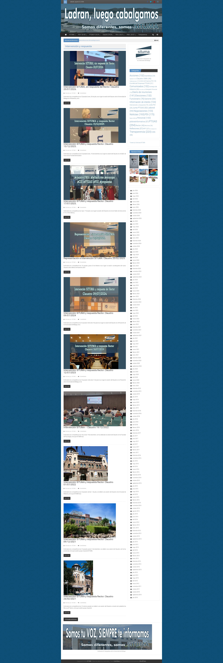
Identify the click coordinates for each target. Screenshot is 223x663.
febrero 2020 (135, 383)
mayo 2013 (135, 547)
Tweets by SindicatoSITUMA (137, 142)
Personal (144, 118)
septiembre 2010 (137, 594)
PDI (149, 114)
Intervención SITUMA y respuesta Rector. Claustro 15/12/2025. (88, 145)
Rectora (149, 125)
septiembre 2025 (137, 218)
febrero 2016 (135, 472)
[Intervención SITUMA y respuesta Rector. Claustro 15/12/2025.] (95, 125)
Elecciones (143, 95)
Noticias (137, 114)
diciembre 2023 (136, 268)
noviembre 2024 (136, 243)
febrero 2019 (135, 405)
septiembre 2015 (137, 483)
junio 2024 (135, 252)
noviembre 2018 (136, 413)
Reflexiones (136, 128)
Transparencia (142, 34)
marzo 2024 (135, 260)
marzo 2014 (135, 522)
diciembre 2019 (136, 388)
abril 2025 (135, 229)
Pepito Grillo (133, 118)
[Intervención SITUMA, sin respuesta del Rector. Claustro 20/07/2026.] (95, 68)
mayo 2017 (135, 441)
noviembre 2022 (136, 302)
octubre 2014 (136, 508)
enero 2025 (135, 238)
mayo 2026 (135, 196)
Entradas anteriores (71, 619)
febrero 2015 (135, 500)
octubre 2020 (136, 363)
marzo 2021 (135, 349)
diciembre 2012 (136, 561)
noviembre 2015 (136, 477)
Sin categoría (152, 128)
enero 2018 (135, 430)
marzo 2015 (135, 497)
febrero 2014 (135, 525)
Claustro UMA (143, 79)
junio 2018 (135, 422)
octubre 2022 (136, 304)
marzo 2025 (135, 232)
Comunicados (139, 86)
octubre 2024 (136, 246)
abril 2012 (135, 580)
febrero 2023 (135, 293)
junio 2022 (135, 310)
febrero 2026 (135, 204)
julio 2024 (135, 249)
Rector (140, 125)
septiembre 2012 (137, 569)
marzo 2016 (135, 469)
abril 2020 (135, 377)
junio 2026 (135, 193)
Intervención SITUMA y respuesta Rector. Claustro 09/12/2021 (88, 540)
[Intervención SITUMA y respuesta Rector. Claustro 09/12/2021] (90, 520)
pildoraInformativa (139, 121)
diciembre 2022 (136, 299)
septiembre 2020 (137, 366)
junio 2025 (135, 224)
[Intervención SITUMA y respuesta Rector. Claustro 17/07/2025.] (95, 182)
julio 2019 (135, 396)
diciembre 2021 (136, 327)
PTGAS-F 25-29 (94, 34)
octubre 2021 (136, 332)
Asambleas (150, 76)
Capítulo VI (133, 78)
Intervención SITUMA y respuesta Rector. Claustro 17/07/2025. (88, 202)
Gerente (150, 99)
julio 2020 (135, 369)
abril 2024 (135, 257)
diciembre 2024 (136, 240)
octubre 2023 (136, 274)
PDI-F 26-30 (81, 34)
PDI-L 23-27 (119, 34)
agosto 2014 (135, 511)
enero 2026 (135, 207)
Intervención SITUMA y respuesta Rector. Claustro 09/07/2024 (88, 314)
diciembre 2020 (136, 357)
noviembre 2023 (136, 271)
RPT (146, 129)
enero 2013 (135, 558)
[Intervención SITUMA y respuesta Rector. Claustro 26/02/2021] (78, 578)
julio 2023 (135, 279)
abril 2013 (135, 550)
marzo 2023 (135, 291)
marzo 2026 (135, 201)
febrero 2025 (135, 235)
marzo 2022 (135, 318)
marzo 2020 (135, 380)
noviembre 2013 (136, 533)
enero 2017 (135, 452)
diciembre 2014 (136, 502)
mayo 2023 (135, 285)
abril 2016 (135, 466)
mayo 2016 (135, 463)
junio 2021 (135, 341)
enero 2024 (135, 265)
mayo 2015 (135, 491)
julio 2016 (135, 461)
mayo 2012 (135, 578)
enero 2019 (135, 408)
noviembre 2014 (136, 505)
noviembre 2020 (136, 360)
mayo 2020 (135, 374)
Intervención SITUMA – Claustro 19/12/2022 (86, 427)
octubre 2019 (136, 394)
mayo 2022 (135, 313)
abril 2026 (135, 199)
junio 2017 (135, 438)
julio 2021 (135, 338)
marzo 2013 (135, 553)
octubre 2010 (136, 592)
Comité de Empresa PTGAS (141, 83)
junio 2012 (135, 575)
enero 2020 (135, 385)
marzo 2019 (135, 402)
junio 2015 (135, 488)
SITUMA (71, 34)
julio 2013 (135, 541)
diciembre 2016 (136, 455)
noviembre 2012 (136, 564)
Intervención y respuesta (139, 105)
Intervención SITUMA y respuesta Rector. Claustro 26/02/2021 (88, 597)
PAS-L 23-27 (130, 34)
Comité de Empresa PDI (147, 81)
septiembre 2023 (137, 277)
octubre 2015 (136, 480)
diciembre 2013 (136, 530)
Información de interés (143, 102)
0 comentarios (82, 93)
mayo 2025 (135, 226)
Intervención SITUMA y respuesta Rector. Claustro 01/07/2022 (88, 483)
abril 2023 (135, 288)
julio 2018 (135, 419)
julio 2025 (135, 221)
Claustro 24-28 (107, 34)
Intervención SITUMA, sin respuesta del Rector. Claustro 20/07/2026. (97, 40)
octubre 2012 (136, 567)
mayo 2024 (135, 254)
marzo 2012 (135, 583)
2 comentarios (82, 431)
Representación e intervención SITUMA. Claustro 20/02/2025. (94, 258)
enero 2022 (135, 324)
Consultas (142, 89)
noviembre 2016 (136, 458)
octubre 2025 (136, 215)
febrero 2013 (135, 555)
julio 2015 (135, 486)
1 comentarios (82, 319)
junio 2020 (135, 371)
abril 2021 (135, 346)
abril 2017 (135, 444)
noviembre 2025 (136, 213)
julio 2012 (135, 572)
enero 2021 (135, 355)
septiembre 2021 (137, 335)
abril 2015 (135, 494)
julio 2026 (135, 190)
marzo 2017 (135, 447)
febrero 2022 (135, 321)
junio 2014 (135, 516)
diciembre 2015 (136, 475)
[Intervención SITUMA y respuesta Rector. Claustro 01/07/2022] (86, 463)
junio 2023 (135, 282)
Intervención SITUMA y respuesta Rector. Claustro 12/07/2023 (88, 371)
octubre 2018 (136, 416)
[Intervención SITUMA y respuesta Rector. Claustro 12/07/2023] (95, 351)
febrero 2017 (135, 449)
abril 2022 (135, 316)
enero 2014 (135, 528)
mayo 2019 (135, 399)
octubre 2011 (136, 589)
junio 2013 (135, 544)
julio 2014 (135, 514)
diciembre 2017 (136, 433)
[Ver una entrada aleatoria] (157, 35)
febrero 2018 (135, 427)
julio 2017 (135, 436)
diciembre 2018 (136, 410)
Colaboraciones (134, 81)
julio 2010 (135, 597)
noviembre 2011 (136, 586)
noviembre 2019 (136, 391)
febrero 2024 (135, 263)
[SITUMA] (111, 18)
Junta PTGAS (140, 108)
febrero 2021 (135, 352)
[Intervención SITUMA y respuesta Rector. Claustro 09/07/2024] (95, 294)
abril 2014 (135, 519)
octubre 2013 (136, 536)
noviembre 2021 (136, 330)
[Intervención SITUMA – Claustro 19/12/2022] (95, 408)
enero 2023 (135, 296)
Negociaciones (143, 111)
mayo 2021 (135, 344)
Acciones (137, 75)
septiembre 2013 (137, 539)
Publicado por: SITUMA (70, 93)
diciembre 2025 (136, 210)
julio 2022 (135, 307)
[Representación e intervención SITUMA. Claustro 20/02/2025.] (95, 239)
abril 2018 (135, 424)
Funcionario (137, 99)
